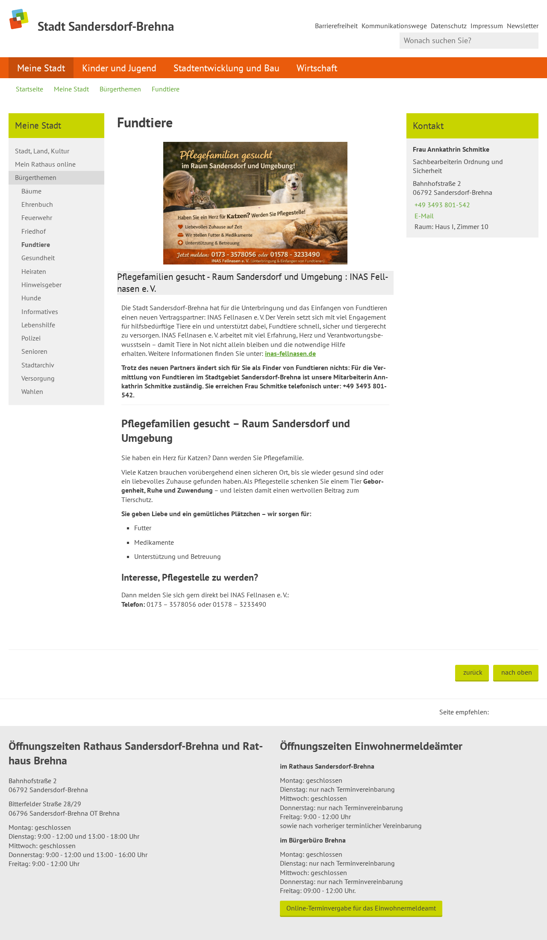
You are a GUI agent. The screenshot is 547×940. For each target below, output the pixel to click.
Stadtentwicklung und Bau (226, 68)
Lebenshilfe (38, 324)
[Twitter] (498, 712)
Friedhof (33, 231)
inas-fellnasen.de (290, 353)
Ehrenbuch (37, 204)
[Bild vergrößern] (255, 203)
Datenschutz (449, 25)
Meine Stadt (41, 68)
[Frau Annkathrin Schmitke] (472, 188)
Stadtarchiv (37, 365)
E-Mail (423, 216)
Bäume (31, 191)
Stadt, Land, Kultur (42, 151)
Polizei (31, 338)
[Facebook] (508, 712)
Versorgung (38, 378)
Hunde (31, 298)
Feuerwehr (36, 217)
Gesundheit (38, 257)
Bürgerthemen (120, 89)
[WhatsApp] (529, 712)
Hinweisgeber (41, 284)
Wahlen (32, 391)
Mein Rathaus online (45, 164)
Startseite (29, 89)
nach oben (516, 672)
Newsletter (522, 25)
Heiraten (33, 271)
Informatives (39, 311)
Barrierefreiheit (336, 25)
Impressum (487, 25)
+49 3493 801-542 (441, 204)
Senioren (34, 351)
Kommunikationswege (394, 25)
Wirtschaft (317, 68)
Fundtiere (165, 89)
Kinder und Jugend (119, 68)
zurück (472, 672)
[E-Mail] (519, 712)
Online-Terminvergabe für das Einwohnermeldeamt (361, 908)
